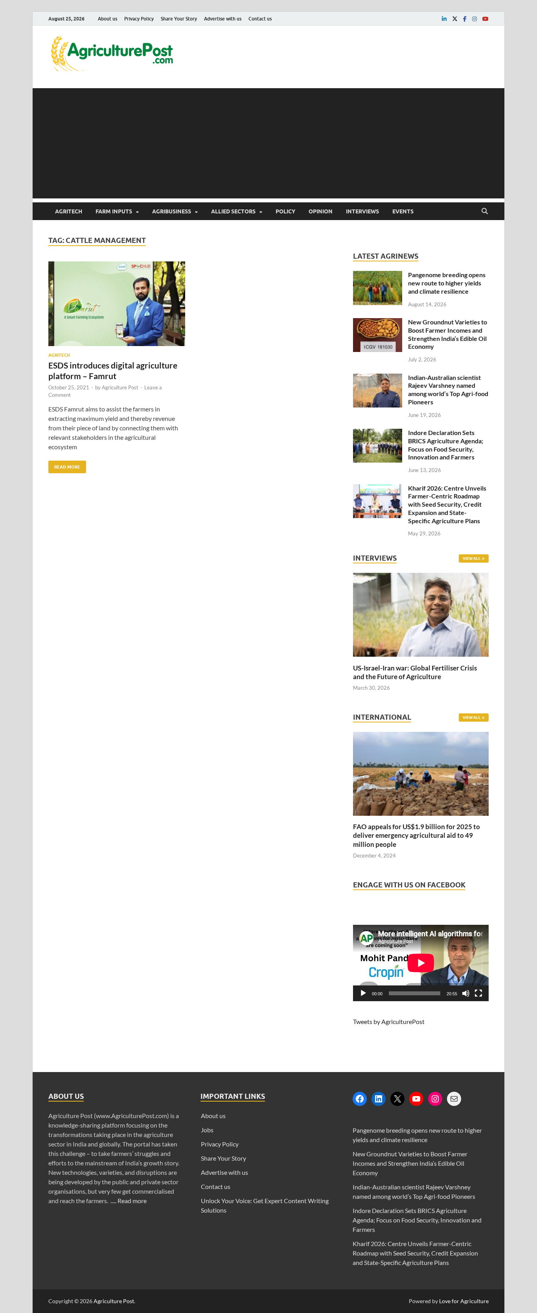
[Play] (363, 993)
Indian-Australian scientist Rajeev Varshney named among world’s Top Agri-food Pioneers (448, 390)
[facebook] (465, 18)
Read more (132, 1200)
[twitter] (455, 18)
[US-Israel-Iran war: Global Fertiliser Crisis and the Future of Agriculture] (421, 659)
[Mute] (466, 993)
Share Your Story (179, 19)
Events (403, 211)
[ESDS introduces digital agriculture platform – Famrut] (116, 306)
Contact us (260, 19)
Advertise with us (222, 19)
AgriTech (68, 211)
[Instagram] (435, 1099)
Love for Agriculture (464, 1301)
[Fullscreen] (478, 993)
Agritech (59, 355)
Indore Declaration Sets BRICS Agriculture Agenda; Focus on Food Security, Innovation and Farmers (445, 445)
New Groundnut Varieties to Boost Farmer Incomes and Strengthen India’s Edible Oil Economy (447, 334)
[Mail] (454, 1099)
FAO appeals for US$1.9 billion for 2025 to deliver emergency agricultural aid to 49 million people (416, 835)
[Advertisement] (268, 143)
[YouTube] (416, 1099)
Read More (64, 465)
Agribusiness (171, 211)
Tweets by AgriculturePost (389, 1021)
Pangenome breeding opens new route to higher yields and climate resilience (447, 283)
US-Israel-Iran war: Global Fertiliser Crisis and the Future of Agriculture (415, 672)
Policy (285, 211)
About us (107, 19)
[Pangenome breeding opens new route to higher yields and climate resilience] (377, 275)
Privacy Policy (139, 19)
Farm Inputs (114, 211)
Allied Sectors (233, 211)
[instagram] (474, 18)
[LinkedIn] (378, 1099)
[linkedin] (444, 18)
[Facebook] (360, 1099)
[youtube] (485, 18)
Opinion (321, 211)
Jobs (207, 1129)
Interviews (362, 211)
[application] (421, 963)
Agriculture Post (120, 387)
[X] (397, 1099)
